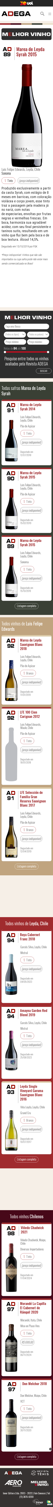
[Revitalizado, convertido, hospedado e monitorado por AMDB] (49, 1502)
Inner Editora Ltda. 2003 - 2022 (17, 1493)
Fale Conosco (39, 1493)
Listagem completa (26, 606)
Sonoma (6, 173)
